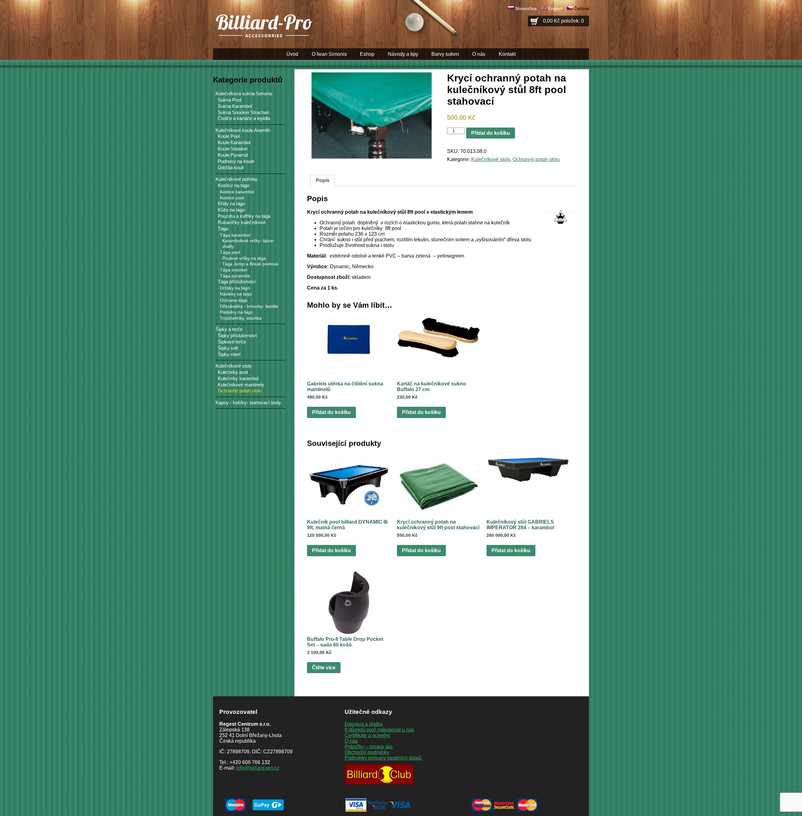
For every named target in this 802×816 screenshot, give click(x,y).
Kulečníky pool (233, 372)
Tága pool (230, 252)
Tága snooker (233, 269)
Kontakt (507, 54)
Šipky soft (228, 348)
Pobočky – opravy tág (369, 746)
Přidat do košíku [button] (331, 412)
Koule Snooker (233, 148)
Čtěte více (324, 667)
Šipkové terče (232, 341)
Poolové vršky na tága (244, 258)
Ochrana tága (233, 300)
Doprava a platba (364, 724)
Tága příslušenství (237, 281)
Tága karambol (235, 235)
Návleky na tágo (236, 293)
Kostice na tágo (233, 185)
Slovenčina (526, 8)
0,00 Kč (563, 21)
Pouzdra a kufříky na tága (244, 216)
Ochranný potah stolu (536, 159)
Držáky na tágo (235, 287)
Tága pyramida (235, 275)
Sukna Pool (229, 99)
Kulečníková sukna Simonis (244, 93)
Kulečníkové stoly (490, 159)
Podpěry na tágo (236, 312)
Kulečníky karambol (238, 378)
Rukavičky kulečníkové (242, 222)
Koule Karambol (234, 142)
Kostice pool (232, 197)
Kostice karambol (237, 191)
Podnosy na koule (236, 161)
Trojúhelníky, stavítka (241, 318)
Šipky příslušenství (237, 335)
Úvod (292, 54)
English (555, 8)
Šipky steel (229, 354)
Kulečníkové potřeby (237, 179)
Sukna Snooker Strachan (243, 112)
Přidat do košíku (490, 133)
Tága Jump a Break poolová (250, 264)
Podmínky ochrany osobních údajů (384, 758)
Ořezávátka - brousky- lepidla (249, 306)
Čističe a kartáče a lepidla (244, 118)
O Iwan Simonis (329, 54)
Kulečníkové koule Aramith (243, 130)
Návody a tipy (403, 54)
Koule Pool (229, 136)
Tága (223, 228)
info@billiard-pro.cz (257, 768)
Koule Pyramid (233, 155)
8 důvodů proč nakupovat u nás (379, 729)
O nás (478, 54)
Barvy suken (445, 54)
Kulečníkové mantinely (241, 384)
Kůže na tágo (231, 209)
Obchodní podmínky (367, 752)
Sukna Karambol (235, 106)
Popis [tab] (323, 180)
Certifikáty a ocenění (367, 735)
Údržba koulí (231, 167)
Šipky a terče (229, 329)
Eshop (367, 54)
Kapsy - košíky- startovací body (248, 402)
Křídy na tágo (231, 203)
